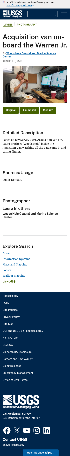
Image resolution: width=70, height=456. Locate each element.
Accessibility (10, 295)
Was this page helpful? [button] (41, 452)
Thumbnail (29, 110)
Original (11, 110)
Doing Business (12, 366)
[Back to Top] (58, 444)
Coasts (7, 270)
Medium (48, 110)
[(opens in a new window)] (7, 430)
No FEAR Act (10, 338)
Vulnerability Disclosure (17, 352)
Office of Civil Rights (15, 380)
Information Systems (16, 259)
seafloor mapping (14, 275)
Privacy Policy (11, 317)
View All (8, 281)
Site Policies (10, 310)
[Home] (12, 16)
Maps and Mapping (15, 264)
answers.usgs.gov (13, 444)
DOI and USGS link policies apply (23, 330)
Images (8, 24)
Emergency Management (18, 373)
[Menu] (63, 14)
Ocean (7, 253)
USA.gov (8, 345)
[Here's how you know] (35, 4)
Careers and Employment (18, 359)
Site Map (8, 324)
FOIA (6, 302)
